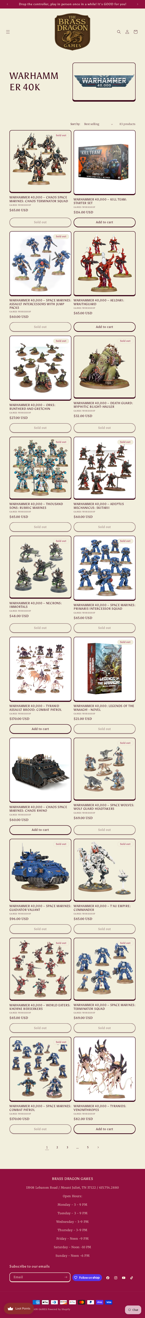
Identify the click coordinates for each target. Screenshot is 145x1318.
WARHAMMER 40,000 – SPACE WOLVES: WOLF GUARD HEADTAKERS (104, 807)
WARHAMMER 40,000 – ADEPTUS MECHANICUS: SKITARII (99, 505)
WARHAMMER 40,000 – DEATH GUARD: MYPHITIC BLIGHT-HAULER (103, 404)
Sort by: (75, 124)
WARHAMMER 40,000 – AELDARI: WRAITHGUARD (99, 302)
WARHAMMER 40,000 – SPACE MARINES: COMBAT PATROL (40, 1107)
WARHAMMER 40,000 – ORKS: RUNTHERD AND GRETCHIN (32, 406)
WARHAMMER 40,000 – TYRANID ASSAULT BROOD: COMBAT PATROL (35, 707)
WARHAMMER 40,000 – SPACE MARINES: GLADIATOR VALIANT (40, 907)
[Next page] (98, 1147)
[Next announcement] (137, 4)
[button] (8, 32)
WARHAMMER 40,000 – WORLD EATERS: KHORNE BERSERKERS (39, 1007)
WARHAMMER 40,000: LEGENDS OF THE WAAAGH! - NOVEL (104, 707)
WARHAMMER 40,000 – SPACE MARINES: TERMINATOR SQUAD (105, 1006)
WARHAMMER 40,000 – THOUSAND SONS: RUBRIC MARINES (36, 505)
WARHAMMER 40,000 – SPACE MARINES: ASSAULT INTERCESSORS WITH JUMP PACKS (40, 303)
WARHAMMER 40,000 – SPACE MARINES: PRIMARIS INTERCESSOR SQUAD (105, 606)
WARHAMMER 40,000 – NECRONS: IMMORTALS (35, 605)
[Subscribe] (66, 1277)
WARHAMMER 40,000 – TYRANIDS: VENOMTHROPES (100, 1107)
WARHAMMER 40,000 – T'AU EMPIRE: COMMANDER (102, 907)
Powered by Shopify (59, 1309)
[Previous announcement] (7, 4)
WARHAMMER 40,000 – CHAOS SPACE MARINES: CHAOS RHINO (38, 808)
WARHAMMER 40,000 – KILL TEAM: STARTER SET (100, 201)
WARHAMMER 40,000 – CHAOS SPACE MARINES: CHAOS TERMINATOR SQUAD (38, 199)
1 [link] (47, 1147)
